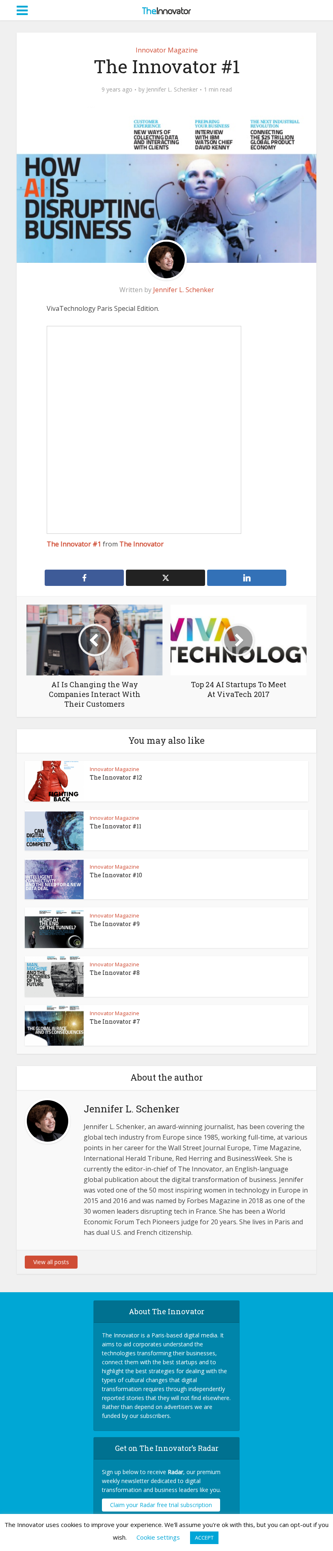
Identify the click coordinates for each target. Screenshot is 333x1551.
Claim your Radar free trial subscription (161, 1505)
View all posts (51, 1262)
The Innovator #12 (116, 777)
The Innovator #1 (74, 544)
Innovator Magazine (167, 50)
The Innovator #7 (115, 1021)
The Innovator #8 (115, 972)
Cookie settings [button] (158, 1537)
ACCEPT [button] (204, 1537)
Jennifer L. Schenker (172, 89)
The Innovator (141, 544)
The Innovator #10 (116, 875)
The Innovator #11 (115, 826)
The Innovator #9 (115, 924)
